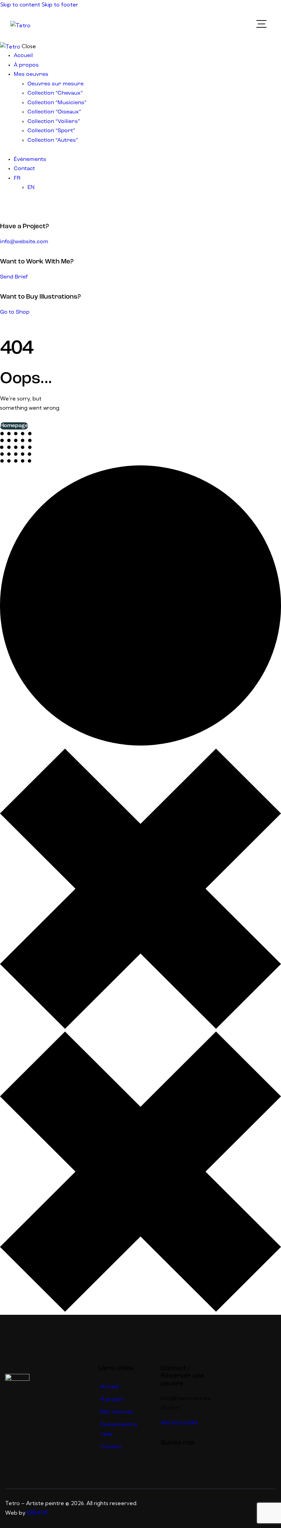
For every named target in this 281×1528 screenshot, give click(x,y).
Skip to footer (59, 4)
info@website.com (24, 242)
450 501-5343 (179, 1423)
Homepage (14, 425)
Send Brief (14, 277)
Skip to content (20, 4)
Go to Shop (14, 312)
